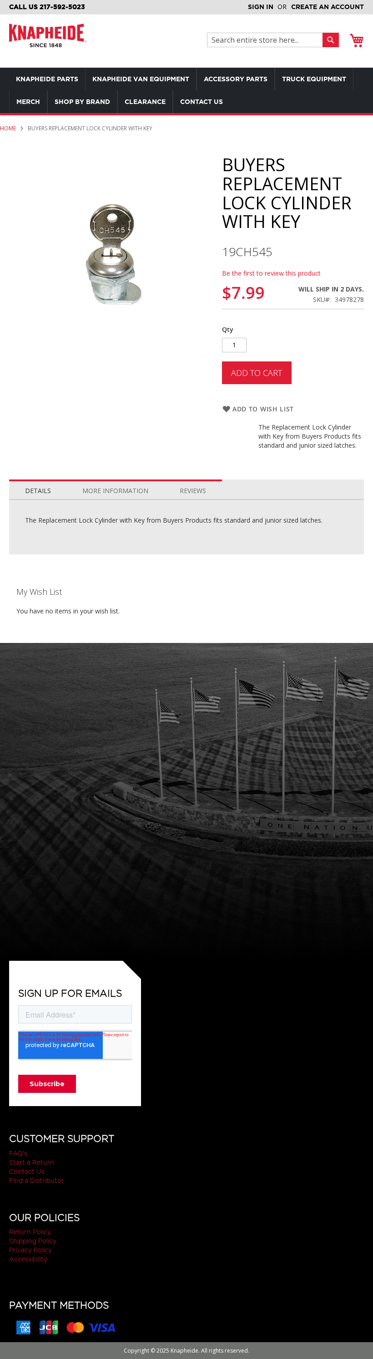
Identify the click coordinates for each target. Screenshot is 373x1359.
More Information (115, 490)
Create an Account (327, 6)
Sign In (260, 6)
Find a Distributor (36, 1180)
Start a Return (31, 1162)
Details (38, 490)
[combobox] (267, 40)
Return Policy (30, 1231)
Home (8, 128)
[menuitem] (47, 79)
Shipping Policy (32, 1241)
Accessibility (28, 1259)
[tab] (38, 488)
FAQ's (18, 1153)
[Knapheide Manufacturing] (47, 41)
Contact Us (27, 1171)
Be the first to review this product (271, 273)
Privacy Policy (30, 1250)
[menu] (186, 90)
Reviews (193, 490)
